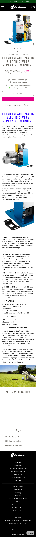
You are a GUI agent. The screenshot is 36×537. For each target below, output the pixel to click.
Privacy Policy (18, 486)
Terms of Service (18, 505)
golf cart (18, 480)
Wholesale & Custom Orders (18, 499)
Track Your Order (18, 508)
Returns (18, 496)
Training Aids (18, 474)
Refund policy (18, 511)
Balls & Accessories (18, 471)
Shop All (18, 462)
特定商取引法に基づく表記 (18, 523)
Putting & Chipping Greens (18, 468)
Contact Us (18, 489)
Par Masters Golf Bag (18, 477)
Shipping (10, 73)
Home (17, 51)
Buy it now (18, 99)
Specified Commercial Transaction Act (18, 520)
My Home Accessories (18, 55)
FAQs (18, 502)
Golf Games (18, 465)
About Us (18, 517)
